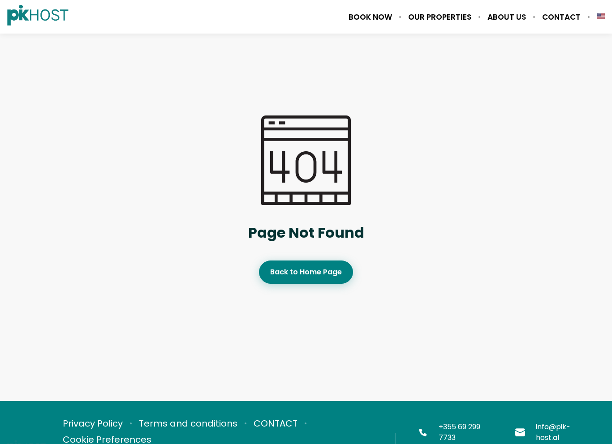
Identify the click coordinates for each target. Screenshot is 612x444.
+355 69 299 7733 (459, 432)
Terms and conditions (188, 423)
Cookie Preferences (107, 439)
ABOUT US (506, 17)
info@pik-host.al (553, 432)
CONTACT (561, 17)
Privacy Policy (93, 423)
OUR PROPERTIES (439, 17)
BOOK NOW (370, 17)
